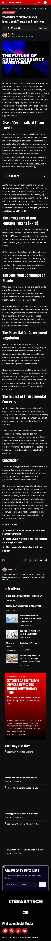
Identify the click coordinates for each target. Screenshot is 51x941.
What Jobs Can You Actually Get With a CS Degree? (22, 549)
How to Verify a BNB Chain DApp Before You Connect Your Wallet (24, 532)
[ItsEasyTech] (13, 2)
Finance (23, 676)
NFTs (12, 236)
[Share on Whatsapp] (35, 560)
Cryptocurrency (9, 12)
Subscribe (43, 884)
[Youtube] (25, 931)
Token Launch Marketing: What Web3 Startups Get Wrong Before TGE (25, 540)
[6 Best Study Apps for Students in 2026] (25, 762)
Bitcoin (11, 290)
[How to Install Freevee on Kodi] (12, 646)
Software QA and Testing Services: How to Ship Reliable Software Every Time (23, 687)
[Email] (15, 28)
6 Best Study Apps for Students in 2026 (21, 777)
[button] (4, 2)
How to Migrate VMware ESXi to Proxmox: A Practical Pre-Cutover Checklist (31, 618)
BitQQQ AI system (35, 163)
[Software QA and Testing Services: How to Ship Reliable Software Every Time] (25, 707)
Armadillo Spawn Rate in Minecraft (23, 606)
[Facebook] (5, 931)
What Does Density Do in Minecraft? (24, 596)
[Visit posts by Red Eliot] (4, 35)
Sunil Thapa (11, 734)
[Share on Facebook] (8, 28)
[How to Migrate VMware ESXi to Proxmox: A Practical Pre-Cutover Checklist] (12, 618)
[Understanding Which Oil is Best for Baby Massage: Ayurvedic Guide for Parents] (12, 658)
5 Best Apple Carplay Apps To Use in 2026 (21, 814)
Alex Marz (8, 781)
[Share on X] (12, 28)
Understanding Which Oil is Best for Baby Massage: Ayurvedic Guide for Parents (30, 658)
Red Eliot (11, 34)
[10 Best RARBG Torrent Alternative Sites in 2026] (25, 834)
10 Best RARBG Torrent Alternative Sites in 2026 (24, 850)
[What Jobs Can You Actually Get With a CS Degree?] (12, 634)
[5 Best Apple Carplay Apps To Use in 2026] (25, 798)
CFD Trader (21, 211)
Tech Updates (13, 676)
